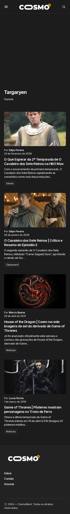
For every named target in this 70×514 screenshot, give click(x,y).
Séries (9, 183)
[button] (6, 7)
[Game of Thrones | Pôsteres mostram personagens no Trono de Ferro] (35, 377)
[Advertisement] (35, 48)
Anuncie (9, 484)
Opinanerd (12, 264)
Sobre (8, 473)
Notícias (10, 350)
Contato (9, 478)
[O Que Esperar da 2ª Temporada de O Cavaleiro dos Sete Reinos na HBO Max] (35, 129)
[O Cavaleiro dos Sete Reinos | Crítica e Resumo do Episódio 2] (35, 210)
